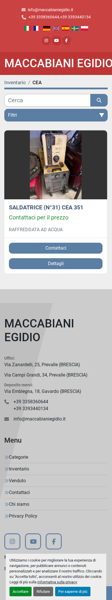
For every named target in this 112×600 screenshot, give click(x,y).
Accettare (20, 591)
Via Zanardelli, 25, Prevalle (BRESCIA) (42, 364)
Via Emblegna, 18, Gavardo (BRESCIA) (42, 391)
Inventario (19, 469)
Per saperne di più (72, 591)
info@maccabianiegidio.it (50, 9)
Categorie (18, 457)
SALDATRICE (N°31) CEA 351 (46, 207)
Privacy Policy (23, 516)
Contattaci (55, 248)
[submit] (99, 100)
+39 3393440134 (75, 17)
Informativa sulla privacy (57, 582)
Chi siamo (19, 504)
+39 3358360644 (43, 17)
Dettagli (56, 263)
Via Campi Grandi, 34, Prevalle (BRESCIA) (46, 375)
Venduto (17, 480)
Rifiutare (43, 591)
